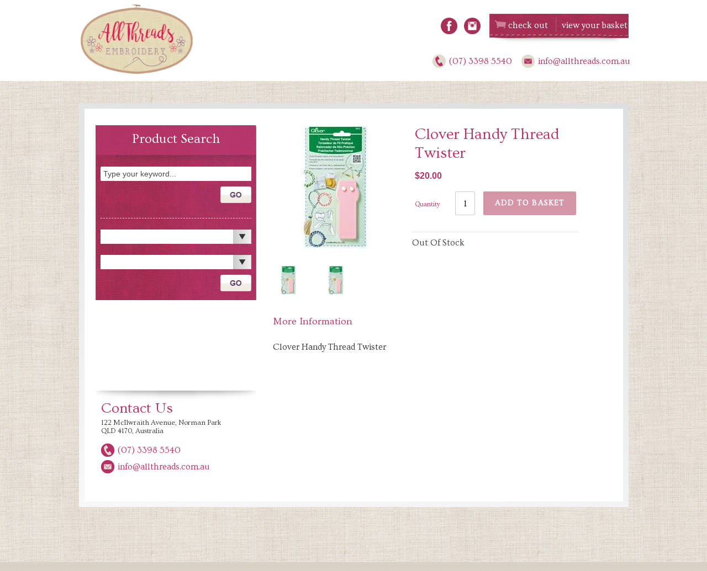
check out (528, 25)
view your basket (594, 25)
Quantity (427, 204)
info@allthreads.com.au (584, 61)
